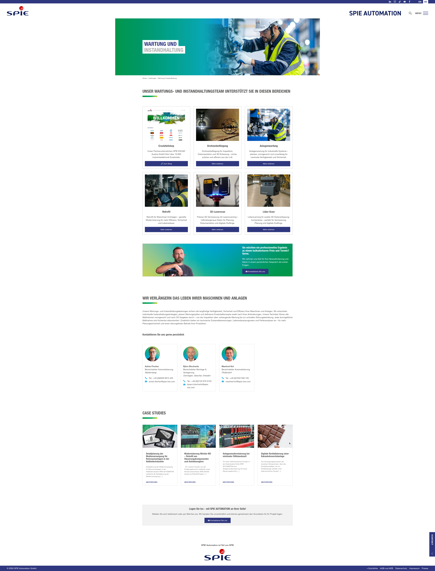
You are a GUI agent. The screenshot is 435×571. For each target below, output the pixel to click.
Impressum (414, 568)
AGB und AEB (386, 568)
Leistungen (152, 78)
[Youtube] (405, 1)
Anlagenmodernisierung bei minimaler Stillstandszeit (236, 455)
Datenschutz (401, 568)
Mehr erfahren (151, 482)
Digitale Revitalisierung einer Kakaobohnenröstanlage (275, 455)
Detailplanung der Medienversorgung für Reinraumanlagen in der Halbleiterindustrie (157, 457)
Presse (425, 568)
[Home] (17, 10)
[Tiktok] (400, 1)
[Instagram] (395, 1)
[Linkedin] (390, 1)
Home (144, 78)
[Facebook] (410, 1)
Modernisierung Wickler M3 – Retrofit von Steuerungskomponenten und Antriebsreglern (197, 457)
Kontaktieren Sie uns (256, 271)
